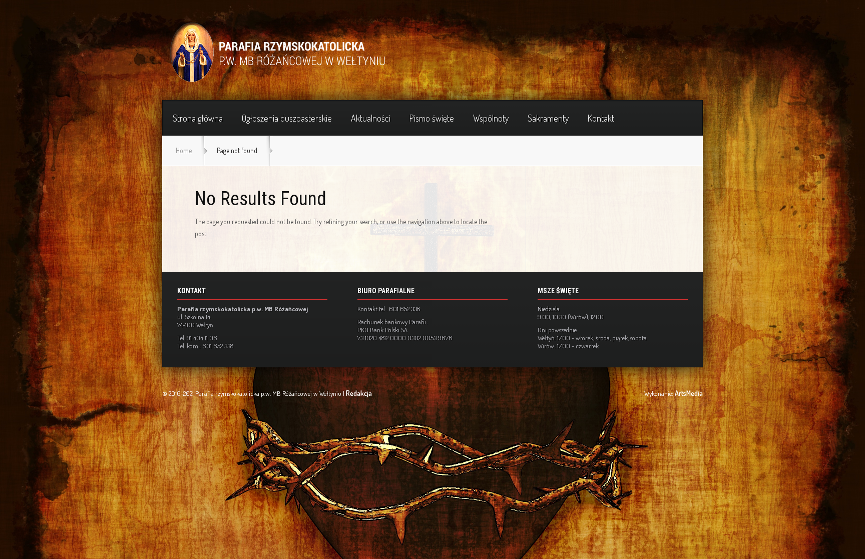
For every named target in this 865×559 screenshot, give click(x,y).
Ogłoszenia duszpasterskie (287, 118)
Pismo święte (431, 118)
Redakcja (359, 393)
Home (184, 150)
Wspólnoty (491, 118)
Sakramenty (548, 118)
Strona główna (198, 118)
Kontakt (601, 118)
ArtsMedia (689, 393)
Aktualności (370, 118)
